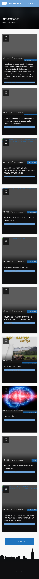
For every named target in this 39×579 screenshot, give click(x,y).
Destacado (32, 162)
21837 (7, 261)
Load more (19, 541)
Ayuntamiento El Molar (13, 176)
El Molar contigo (29, 363)
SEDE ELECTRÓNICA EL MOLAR (16, 267)
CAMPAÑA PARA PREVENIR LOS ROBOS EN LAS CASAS (19, 219)
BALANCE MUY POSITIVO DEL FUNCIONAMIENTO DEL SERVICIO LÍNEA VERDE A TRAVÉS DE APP (19, 170)
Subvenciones (30, 60)
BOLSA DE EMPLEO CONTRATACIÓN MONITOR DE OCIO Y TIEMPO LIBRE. (18, 318)
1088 (7, 460)
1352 (7, 162)
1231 (7, 58)
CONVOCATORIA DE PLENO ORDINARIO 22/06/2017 (19, 467)
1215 (7, 361)
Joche (7, 420)
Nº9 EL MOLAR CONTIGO (13, 367)
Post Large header (10, 416)
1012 (7, 113)
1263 (7, 510)
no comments (18, 58)
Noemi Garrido (10, 323)
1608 (7, 311)
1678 (7, 410)
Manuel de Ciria (10, 82)
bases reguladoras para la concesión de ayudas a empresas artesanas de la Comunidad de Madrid (19, 120)
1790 (7, 212)
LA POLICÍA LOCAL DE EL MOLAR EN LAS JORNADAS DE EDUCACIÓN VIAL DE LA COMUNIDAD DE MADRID (19, 517)
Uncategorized (30, 413)
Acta (34, 460)
